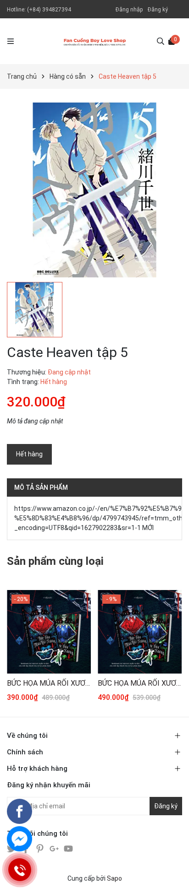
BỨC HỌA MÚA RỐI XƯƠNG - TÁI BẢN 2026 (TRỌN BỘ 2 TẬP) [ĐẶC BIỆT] (140, 683)
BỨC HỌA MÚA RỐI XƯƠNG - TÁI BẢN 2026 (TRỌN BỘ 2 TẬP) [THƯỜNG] (49, 683)
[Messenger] (19, 838)
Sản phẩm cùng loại (55, 561)
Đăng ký (158, 9)
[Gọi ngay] (19, 869)
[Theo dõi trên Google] (55, 847)
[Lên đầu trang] (173, 872)
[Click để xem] (94, 190)
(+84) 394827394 (49, 9)
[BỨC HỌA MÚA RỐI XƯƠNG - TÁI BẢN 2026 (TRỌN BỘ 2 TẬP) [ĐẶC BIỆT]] (140, 632)
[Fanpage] (19, 811)
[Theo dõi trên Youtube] (68, 847)
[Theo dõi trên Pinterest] (40, 847)
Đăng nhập (129, 9)
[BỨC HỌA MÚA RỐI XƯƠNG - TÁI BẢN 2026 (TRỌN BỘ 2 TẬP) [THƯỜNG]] (49, 632)
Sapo (114, 878)
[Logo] (95, 41)
